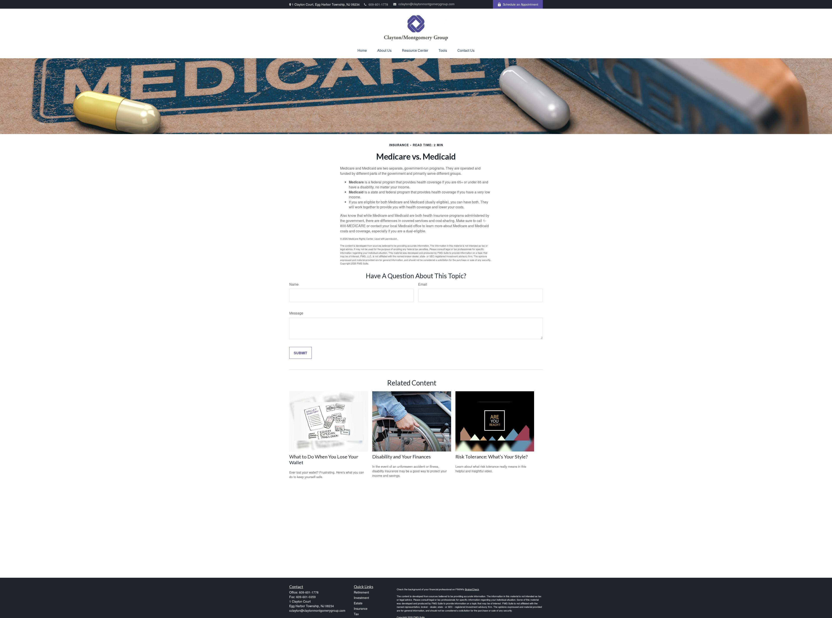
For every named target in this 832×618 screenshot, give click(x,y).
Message (296, 313)
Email (422, 284)
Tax (356, 614)
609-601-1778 (378, 4)
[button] (362, 50)
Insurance (360, 608)
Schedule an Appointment (520, 4)
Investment (361, 597)
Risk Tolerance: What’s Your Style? (491, 456)
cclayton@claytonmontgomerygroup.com (426, 4)
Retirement (361, 592)
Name (294, 284)
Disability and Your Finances (401, 456)
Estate (358, 603)
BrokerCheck (472, 589)
